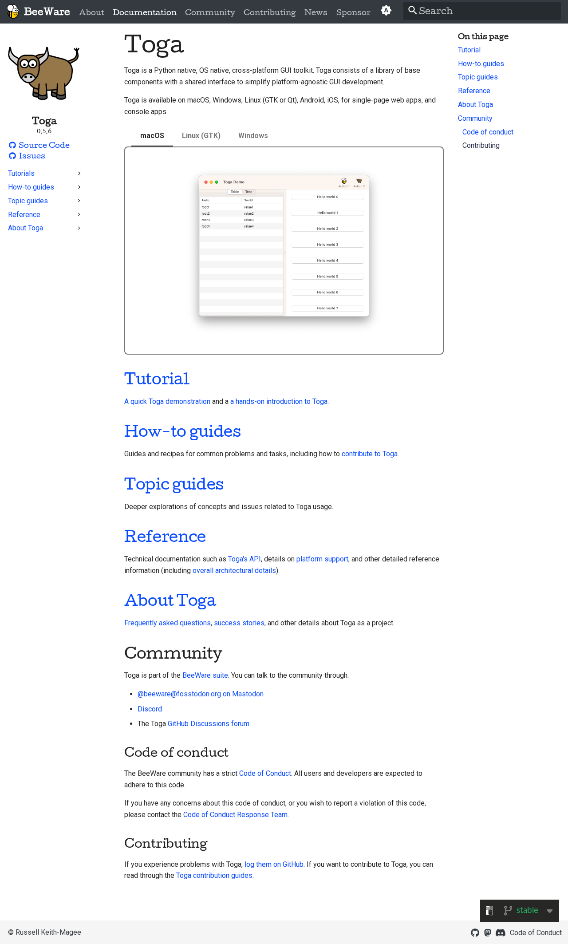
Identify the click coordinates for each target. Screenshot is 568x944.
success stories (239, 623)
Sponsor (353, 12)
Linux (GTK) (201, 135)
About (91, 12)
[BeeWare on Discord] (500, 932)
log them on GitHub (274, 864)
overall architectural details (234, 570)
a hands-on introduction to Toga (278, 401)
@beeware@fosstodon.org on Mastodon (201, 694)
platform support (322, 559)
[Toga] (13, 12)
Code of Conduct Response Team (235, 814)
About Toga (170, 600)
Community (210, 12)
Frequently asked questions (167, 623)
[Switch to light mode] (385, 11)
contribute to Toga (370, 454)
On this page (483, 36)
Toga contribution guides (214, 875)
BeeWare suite (205, 675)
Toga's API (244, 559)
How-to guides (182, 431)
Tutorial (156, 378)
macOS (152, 135)
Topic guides (174, 484)
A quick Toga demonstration (167, 401)
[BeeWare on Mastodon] (487, 932)
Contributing (270, 12)
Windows (253, 135)
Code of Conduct (265, 773)
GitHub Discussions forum (208, 723)
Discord (150, 709)
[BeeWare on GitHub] (475, 932)
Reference (165, 536)
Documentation (145, 12)
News (315, 12)
